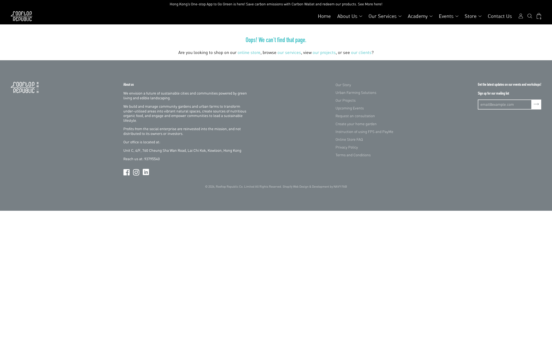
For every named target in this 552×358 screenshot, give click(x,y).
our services (289, 52)
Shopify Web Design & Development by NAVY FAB (315, 186)
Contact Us (500, 16)
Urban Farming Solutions (356, 92)
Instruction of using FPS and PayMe (364, 131)
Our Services (383, 16)
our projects (324, 52)
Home (324, 16)
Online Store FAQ (349, 139)
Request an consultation (355, 116)
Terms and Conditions (353, 155)
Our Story (343, 84)
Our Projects (346, 100)
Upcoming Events (350, 108)
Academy (418, 16)
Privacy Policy (347, 147)
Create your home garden (356, 124)
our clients (361, 52)
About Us (347, 16)
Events (446, 16)
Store (471, 16)
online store (249, 52)
